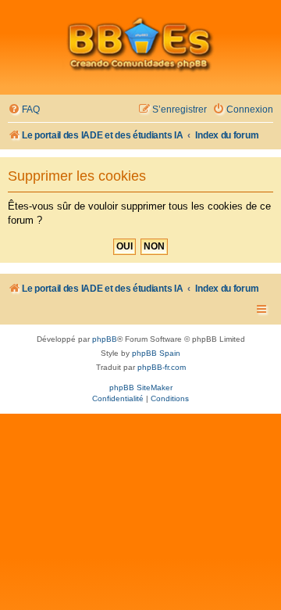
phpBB (104, 339)
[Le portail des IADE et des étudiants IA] (140, 44)
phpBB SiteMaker (141, 387)
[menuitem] (24, 109)
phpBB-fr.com (161, 367)
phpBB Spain (156, 353)
